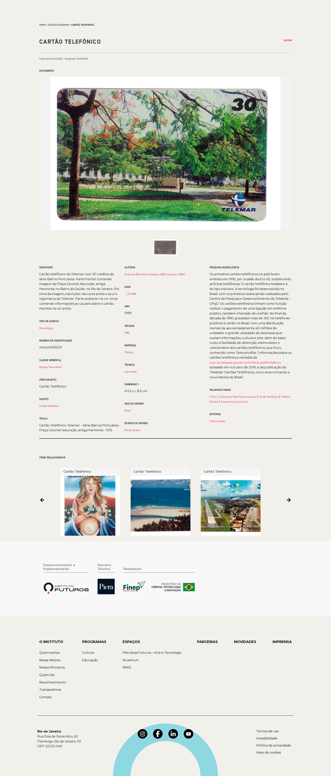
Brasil (128, 410)
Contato (45, 697)
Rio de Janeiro (132, 430)
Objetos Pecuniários (50, 367)
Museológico (46, 328)
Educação (90, 660)
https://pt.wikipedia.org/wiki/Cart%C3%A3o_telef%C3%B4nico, (245, 362)
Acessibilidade (266, 738)
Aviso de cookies (268, 752)
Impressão (131, 371)
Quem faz (47, 675)
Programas (94, 642)
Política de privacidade (273, 745)
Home (42, 24)
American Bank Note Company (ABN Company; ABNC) (155, 274)
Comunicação (217, 421)
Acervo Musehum (58, 24)
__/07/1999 (130, 293)
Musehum (130, 660)
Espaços (131, 642)
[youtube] (188, 734)
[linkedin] (173, 734)
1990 (127, 332)
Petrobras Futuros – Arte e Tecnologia (152, 652)
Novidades (245, 642)
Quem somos (49, 652)
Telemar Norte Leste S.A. (235, 401)
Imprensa (282, 642)
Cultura (88, 652)
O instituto (51, 642)
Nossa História (49, 660)
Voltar (287, 40)
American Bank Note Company (238, 396)
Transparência (50, 689)
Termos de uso (267, 731)
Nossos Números (52, 667)
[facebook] (158, 734)
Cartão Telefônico (49, 405)
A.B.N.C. (214, 396)
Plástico (129, 352)
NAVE (127, 667)
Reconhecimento (52, 682)
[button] (42, 500)
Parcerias (207, 642)
